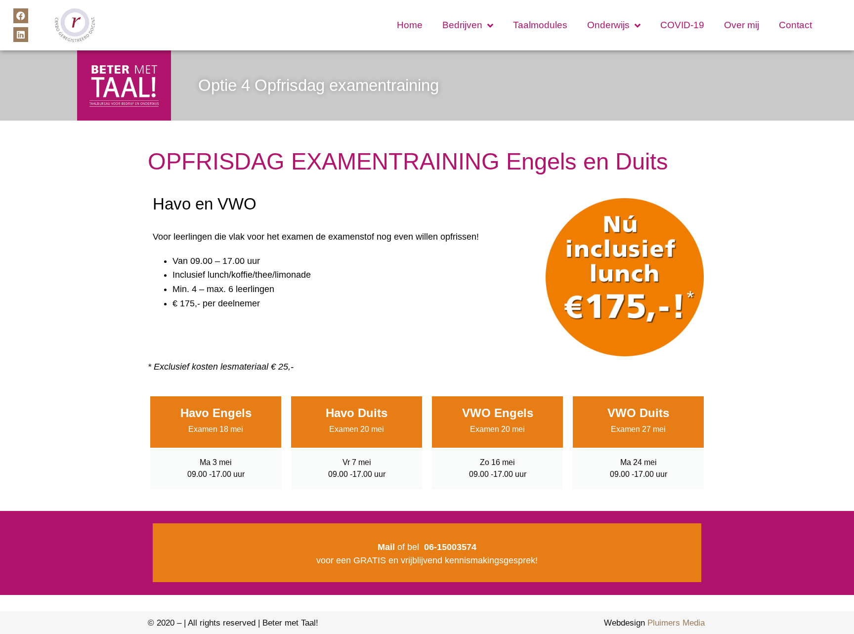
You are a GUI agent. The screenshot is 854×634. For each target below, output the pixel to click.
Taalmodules (540, 25)
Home (410, 25)
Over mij (741, 25)
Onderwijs (608, 25)
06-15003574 (450, 547)
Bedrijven (462, 25)
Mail (386, 547)
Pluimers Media (676, 623)
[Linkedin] (21, 34)
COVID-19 (682, 25)
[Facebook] (21, 16)
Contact (795, 25)
